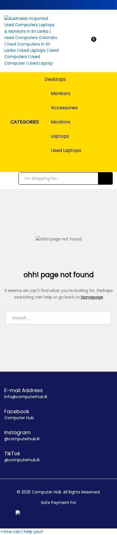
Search (105, 178)
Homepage (92, 297)
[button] (21, 531)
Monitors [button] (60, 93)
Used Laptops (66, 150)
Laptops (60, 136)
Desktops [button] (55, 79)
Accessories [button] (64, 108)
